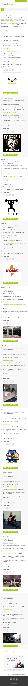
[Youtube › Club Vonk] (13, 259)
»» (13, 30)
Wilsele (12, 416)
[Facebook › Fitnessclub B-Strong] (7, 323)
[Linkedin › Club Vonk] (10, 259)
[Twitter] (11, 679)
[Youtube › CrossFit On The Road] (13, 131)
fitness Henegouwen (11, 20)
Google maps (15, 40)
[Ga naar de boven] (26, 93)
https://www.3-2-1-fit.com (12, 176)
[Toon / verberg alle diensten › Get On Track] (15, 619)
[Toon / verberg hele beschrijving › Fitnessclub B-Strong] (15, 308)
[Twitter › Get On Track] (4, 630)
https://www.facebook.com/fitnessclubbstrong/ (16, 304)
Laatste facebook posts (8, 64)
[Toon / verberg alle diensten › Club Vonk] (15, 247)
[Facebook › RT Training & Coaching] (7, 508)
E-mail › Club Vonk (7, 237)
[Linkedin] (17, 679)
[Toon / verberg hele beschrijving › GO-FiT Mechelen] (15, 557)
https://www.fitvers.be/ (11, 426)
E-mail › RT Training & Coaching (10, 486)
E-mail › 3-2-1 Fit (6, 173)
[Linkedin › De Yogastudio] (10, 381)
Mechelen (11, 542)
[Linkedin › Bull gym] (10, 70)
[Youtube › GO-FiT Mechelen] (13, 572)
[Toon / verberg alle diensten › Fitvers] (15, 433)
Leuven (12, 478)
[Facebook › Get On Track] (7, 630)
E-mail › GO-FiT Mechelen (8, 551)
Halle (12, 104)
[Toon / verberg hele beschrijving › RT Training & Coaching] (15, 493)
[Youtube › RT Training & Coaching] (13, 508)
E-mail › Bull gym (6, 48)
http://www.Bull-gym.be (12, 51)
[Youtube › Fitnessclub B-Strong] (13, 323)
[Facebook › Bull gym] (7, 70)
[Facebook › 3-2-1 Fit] (7, 195)
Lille (9, 293)
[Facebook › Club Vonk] (7, 259)
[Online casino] (14, 656)
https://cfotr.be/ (10, 115)
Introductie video (19, 64)
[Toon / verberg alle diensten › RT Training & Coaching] (15, 496)
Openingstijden (7, 61)
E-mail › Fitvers (6, 424)
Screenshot (20, 51)
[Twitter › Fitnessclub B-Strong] (4, 323)
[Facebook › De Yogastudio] (7, 381)
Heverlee (13, 165)
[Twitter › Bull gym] (4, 70)
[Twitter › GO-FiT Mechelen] (4, 572)
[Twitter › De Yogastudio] (4, 381)
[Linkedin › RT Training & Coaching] (10, 508)
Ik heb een (21, 1)
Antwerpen (5, 40)
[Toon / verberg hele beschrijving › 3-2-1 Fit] (15, 179)
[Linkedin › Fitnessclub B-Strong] (10, 323)
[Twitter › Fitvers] (4, 444)
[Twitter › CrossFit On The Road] (4, 131)
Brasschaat (11, 352)
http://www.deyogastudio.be (13, 362)
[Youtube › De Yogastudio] (13, 381)
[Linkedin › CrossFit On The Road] (10, 131)
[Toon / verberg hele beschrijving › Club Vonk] (15, 243)
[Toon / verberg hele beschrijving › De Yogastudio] (15, 366)
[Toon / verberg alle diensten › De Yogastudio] (15, 370)
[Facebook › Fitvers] (7, 444)
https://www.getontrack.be (12, 611)
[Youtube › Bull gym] (13, 70)
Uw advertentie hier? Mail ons (14, 669)
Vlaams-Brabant (6, 104)
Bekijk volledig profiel (10, 93)
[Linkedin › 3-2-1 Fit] (10, 195)
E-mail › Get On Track (7, 609)
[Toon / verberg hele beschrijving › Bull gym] (15, 54)
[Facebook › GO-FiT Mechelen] (7, 572)
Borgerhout (11, 229)
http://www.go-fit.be (11, 553)
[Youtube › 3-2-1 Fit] (13, 195)
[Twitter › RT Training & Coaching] (4, 508)
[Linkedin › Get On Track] (10, 630)
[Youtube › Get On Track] (13, 630)
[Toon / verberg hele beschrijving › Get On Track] (15, 615)
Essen (10, 40)
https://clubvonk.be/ (11, 240)
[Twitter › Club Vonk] (4, 259)
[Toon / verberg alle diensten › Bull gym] (15, 58)
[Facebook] (14, 679)
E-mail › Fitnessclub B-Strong (9, 301)
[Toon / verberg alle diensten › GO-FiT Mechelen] (15, 561)
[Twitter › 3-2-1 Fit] (4, 195)
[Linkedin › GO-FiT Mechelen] (10, 572)
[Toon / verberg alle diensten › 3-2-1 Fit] (15, 183)
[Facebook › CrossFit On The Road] (7, 131)
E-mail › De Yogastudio (8, 360)
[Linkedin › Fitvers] (10, 444)
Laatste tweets (7, 375)
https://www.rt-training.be (12, 489)
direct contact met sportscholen (10, 23)
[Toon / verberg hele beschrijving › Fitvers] (15, 430)
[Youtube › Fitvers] (13, 444)
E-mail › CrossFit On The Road (9, 112)
